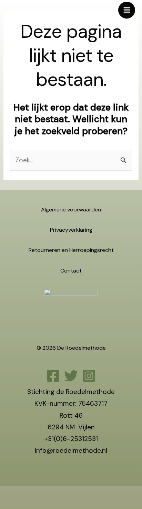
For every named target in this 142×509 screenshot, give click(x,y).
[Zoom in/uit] (7, 493)
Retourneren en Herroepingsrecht (71, 250)
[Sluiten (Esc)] (53, 493)
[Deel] (38, 493)
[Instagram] (89, 376)
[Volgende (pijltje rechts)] (22, 505)
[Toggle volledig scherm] (22, 493)
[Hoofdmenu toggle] (126, 10)
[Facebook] (53, 376)
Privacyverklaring (71, 229)
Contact (71, 270)
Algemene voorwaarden (71, 209)
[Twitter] (71, 376)
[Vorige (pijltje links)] (7, 505)
